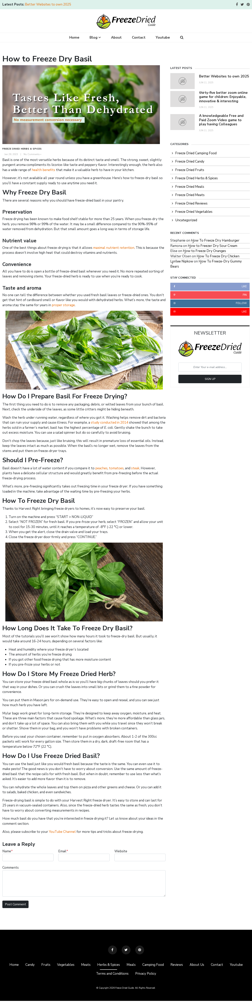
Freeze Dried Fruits (189, 170)
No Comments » (32, 154)
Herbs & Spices (108, 964)
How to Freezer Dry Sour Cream (212, 246)
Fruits (45, 964)
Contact (138, 37)
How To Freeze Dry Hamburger (215, 240)
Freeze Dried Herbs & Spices (22, 148)
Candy (30, 964)
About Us (197, 964)
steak (135, 468)
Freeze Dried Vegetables (193, 211)
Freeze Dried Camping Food (196, 153)
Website (120, 851)
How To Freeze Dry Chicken (218, 256)
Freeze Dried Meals (189, 186)
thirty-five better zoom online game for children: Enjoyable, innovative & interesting (223, 96)
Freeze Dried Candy (189, 161)
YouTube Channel (62, 831)
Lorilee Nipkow (181, 261)
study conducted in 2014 (109, 422)
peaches (101, 468)
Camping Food (153, 964)
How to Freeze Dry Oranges (204, 251)
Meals (131, 964)
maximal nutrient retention (113, 247)
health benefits (43, 170)
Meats (86, 964)
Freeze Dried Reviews (191, 203)
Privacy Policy (145, 973)
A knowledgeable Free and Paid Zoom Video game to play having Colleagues (221, 119)
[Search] (181, 37)
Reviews (176, 964)
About (116, 37)
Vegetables (65, 964)
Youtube (163, 37)
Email (63, 851)
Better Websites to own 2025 (48, 4)
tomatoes (116, 468)
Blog (93, 37)
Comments (10, 867)
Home (74, 37)
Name (7, 851)
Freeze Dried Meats (190, 195)
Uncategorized (186, 220)
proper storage (63, 305)
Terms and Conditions (112, 973)
